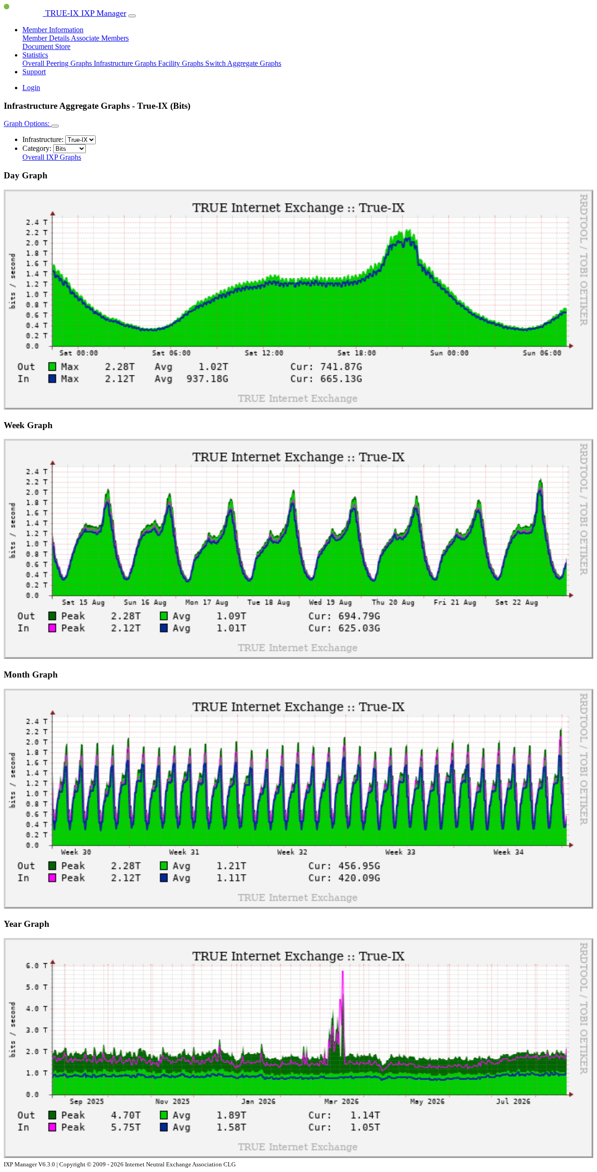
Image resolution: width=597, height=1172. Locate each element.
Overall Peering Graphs (58, 63)
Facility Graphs (181, 63)
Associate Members (100, 38)
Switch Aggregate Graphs (243, 63)
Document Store (46, 46)
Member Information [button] (52, 30)
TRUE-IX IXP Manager (84, 13)
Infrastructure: (42, 139)
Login (31, 88)
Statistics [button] (35, 55)
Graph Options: (27, 123)
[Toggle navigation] (132, 15)
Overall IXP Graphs (51, 157)
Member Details (46, 38)
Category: (36, 148)
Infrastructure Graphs (126, 63)
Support (34, 72)
